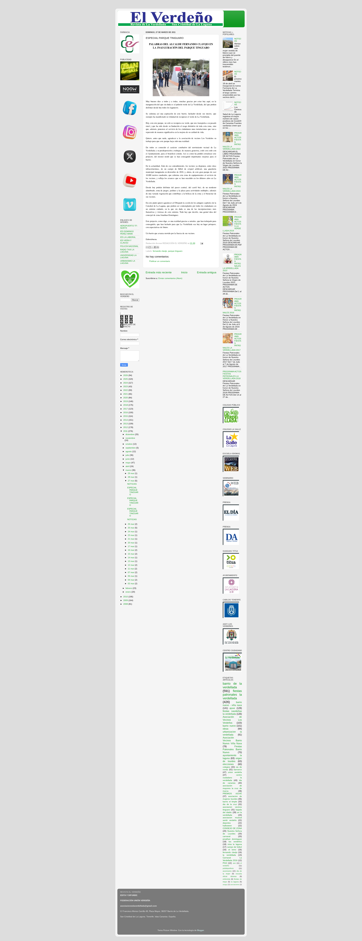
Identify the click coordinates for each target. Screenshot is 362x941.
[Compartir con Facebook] (155, 247)
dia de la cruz (230, 804)
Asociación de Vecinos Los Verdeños (232, 720)
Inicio (184, 272)
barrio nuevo (229, 725)
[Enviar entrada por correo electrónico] (201, 243)
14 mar (131, 558)
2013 (125, 424)
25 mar (131, 528)
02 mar (131, 584)
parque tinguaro (175, 251)
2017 (125, 409)
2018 (125, 405)
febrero (129, 588)
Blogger (200, 930)
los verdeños (235, 842)
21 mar (131, 539)
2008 (125, 604)
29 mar (131, 473)
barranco (238, 770)
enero (128, 592)
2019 (125, 401)
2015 (125, 416)
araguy (225, 884)
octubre (129, 444)
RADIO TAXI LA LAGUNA (127, 251)
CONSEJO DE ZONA (232, 828)
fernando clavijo (160, 251)
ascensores (227, 871)
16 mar (131, 550)
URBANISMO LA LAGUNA (127, 262)
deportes (227, 823)
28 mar (131, 477)
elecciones (228, 764)
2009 (125, 600)
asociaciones (234, 884)
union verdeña (235, 772)
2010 (125, 597)
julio (128, 455)
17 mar (131, 546)
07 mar (131, 572)
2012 (125, 427)
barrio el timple (230, 802)
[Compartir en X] (152, 247)
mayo (128, 463)
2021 (125, 394)
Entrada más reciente (159, 272)
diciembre (130, 434)
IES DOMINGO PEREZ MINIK (127, 232)
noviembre (130, 438)
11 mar (131, 569)
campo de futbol (234, 847)
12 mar (131, 565)
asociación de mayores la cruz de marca (232, 788)
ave (234, 863)
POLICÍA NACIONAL (129, 246)
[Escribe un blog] (149, 247)
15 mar (131, 554)
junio (128, 459)
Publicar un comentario (159, 261)
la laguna (235, 882)
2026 (125, 375)
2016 (125, 412)
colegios (226, 767)
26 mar (131, 524)
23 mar (131, 535)
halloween (227, 826)
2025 (125, 379)
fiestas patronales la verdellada (232, 694)
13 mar (131, 561)
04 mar (131, 580)
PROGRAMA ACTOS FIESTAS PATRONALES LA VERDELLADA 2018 (232, 375)
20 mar (131, 543)
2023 (125, 386)
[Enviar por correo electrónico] (147, 247)
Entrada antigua (206, 272)
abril (128, 466)
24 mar (131, 532)
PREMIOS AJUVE (232, 794)
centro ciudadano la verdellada (232, 777)
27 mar (131, 481)
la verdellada (229, 855)
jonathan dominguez (232, 839)
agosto (129, 451)
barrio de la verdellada (232, 685)
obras (225, 728)
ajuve (232, 708)
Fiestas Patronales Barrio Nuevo (232, 749)
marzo (129, 470)
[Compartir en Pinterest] (157, 247)
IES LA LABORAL (128, 237)
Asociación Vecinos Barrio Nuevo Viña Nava (232, 740)
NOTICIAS (132, 484)
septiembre (131, 448)
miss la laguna (235, 844)
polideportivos (228, 868)
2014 (125, 420)
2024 (125, 383)
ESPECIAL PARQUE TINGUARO (132, 491)
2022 (125, 390)
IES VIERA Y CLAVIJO (125, 241)
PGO (225, 863)
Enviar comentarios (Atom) (170, 278)
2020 (125, 398)
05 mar (131, 576)
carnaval (226, 836)
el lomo (232, 850)
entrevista (226, 879)
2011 (125, 431)
